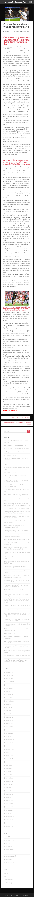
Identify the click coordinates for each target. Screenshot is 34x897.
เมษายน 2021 (9, 771)
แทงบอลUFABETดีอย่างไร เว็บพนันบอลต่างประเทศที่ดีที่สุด (17, 553)
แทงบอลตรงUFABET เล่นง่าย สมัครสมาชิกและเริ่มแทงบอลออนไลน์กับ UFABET (16, 620)
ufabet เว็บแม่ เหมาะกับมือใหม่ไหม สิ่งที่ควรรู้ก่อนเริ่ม (16, 490)
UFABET (8, 837)
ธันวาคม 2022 (9, 707)
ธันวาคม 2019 (9, 823)
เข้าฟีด (5, 876)
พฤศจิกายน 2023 (10, 691)
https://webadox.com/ (10, 410)
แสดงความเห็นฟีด (8, 879)
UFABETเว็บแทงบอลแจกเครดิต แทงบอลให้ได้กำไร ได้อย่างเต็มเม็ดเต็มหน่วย (16, 642)
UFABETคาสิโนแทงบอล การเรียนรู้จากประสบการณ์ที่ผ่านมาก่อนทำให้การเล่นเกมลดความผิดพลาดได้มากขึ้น (17, 614)
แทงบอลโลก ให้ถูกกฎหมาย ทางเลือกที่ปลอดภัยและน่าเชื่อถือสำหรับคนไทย (16, 485)
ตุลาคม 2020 (9, 791)
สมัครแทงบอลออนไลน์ (11, 856)
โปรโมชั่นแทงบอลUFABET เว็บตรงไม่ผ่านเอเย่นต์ (16, 508)
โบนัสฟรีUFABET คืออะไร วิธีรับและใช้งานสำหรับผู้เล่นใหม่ (17, 606)
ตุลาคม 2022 (9, 714)
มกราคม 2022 (9, 743)
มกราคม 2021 (9, 781)
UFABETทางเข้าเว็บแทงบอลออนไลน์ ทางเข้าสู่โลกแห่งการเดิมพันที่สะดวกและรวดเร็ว (16, 576)
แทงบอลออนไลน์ (10, 862)
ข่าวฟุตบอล (9, 846)
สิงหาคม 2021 (9, 759)
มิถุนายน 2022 (9, 726)
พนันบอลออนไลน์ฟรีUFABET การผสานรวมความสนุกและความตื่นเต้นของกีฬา (16, 581)
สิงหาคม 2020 (9, 797)
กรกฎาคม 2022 (9, 723)
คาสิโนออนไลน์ (10, 849)
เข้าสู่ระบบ (6, 873)
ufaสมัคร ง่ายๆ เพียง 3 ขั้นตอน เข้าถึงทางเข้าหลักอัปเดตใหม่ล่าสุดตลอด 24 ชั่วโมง (16, 480)
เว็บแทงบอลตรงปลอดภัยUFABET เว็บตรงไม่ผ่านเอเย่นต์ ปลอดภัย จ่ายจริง (16, 531)
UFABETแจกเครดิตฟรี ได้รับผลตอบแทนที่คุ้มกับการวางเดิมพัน (17, 646)
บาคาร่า (8, 853)
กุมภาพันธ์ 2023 (10, 701)
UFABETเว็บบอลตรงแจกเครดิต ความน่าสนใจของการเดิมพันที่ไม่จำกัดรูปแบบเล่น (16, 535)
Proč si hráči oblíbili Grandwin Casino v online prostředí (16, 441)
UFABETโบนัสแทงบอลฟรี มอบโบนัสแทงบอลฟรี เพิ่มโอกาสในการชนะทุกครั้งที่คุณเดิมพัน (16, 660)
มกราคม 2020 (9, 820)
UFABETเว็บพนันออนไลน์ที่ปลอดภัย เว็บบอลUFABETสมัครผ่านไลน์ (14, 526)
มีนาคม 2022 (9, 736)
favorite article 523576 (10, 455)
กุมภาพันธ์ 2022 (10, 739)
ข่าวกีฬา (8, 843)
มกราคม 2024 (9, 685)
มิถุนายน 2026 (9, 678)
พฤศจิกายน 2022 (10, 710)
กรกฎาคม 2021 (9, 762)
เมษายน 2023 (9, 694)
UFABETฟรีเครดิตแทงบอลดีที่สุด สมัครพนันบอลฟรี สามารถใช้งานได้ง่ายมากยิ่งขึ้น (16, 585)
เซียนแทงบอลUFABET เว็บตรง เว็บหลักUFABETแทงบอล (17, 656)
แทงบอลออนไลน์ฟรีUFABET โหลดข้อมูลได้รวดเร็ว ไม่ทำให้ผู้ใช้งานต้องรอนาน (17, 516)
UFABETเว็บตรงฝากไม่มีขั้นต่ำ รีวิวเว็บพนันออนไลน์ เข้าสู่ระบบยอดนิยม (17, 521)
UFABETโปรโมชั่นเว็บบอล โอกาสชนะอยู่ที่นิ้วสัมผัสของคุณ (17, 651)
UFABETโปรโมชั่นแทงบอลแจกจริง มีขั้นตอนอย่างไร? (15, 590)
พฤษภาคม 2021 (10, 768)
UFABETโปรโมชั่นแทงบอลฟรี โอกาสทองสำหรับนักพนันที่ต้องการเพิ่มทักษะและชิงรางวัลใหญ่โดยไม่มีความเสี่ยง (17, 600)
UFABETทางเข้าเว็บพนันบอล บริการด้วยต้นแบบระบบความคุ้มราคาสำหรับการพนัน (16, 495)
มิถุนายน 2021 (9, 765)
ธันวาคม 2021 (9, 746)
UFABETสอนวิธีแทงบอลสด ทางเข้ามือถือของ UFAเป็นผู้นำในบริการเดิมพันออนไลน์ (15, 548)
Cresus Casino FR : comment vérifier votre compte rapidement (15, 476)
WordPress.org (8, 883)
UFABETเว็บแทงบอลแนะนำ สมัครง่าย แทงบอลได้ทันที (16, 499)
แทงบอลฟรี (9, 859)
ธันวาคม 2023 (9, 688)
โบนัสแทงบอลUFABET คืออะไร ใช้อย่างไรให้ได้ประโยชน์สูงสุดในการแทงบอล (16, 595)
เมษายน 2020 (9, 810)
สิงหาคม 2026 (9, 672)
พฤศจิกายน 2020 (10, 787)
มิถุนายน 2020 (9, 803)
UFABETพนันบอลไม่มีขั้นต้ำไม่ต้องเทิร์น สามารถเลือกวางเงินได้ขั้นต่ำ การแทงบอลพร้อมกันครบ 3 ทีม (17, 504)
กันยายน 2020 (9, 794)
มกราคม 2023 (9, 704)
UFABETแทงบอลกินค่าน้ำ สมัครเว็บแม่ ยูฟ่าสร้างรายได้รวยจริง (16, 637)
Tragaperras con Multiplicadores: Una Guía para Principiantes (16, 459)
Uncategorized (25, 31)
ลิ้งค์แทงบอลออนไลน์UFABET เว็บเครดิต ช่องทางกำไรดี (16, 557)
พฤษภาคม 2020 (10, 807)
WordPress (26, 895)
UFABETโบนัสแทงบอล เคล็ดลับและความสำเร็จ (16, 610)
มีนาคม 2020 (9, 813)
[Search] (28, 431)
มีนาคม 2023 (9, 698)
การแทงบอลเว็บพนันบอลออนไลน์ (14, 2)
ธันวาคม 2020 (9, 784)
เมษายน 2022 (9, 733)
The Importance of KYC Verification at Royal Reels (15, 463)
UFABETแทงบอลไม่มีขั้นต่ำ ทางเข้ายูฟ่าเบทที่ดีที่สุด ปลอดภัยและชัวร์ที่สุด (17, 629)
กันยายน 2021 (9, 755)
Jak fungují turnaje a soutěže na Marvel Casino (16, 448)
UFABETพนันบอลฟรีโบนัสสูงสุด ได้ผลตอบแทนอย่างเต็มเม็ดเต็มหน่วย (17, 562)
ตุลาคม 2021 (9, 752)
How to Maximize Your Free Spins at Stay (15, 445)
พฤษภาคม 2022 (10, 730)
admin (17, 31)
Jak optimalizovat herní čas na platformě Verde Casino (16, 468)
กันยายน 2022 (9, 717)
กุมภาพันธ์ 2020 (10, 816)
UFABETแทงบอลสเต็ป (9, 633)
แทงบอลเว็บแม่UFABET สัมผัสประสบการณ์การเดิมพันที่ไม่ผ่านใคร (16, 543)
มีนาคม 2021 (9, 775)
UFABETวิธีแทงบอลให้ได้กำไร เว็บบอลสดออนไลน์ (16, 539)
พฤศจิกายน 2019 (10, 826)
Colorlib (16, 895)
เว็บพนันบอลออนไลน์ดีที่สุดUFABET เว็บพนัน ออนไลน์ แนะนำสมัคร (15, 567)
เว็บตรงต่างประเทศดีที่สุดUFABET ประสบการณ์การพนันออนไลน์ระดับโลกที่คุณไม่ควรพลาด (17, 512)
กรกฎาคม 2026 (9, 675)
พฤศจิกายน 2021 (10, 749)
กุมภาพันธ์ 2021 (10, 778)
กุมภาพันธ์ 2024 (10, 682)
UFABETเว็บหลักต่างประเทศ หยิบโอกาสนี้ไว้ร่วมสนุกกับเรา (16, 571)
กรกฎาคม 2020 (9, 800)
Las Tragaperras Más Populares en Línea (15, 452)
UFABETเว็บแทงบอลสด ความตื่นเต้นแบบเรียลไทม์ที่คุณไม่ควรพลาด (17, 624)
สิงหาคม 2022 (9, 720)
